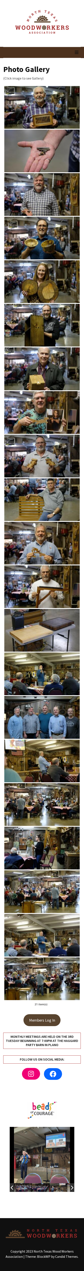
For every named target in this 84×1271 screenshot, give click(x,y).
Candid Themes (66, 1256)
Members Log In (42, 1020)
